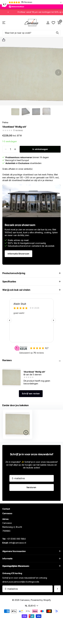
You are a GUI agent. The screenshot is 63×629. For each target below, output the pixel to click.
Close (31, 551)
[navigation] (15, 112)
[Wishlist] (53, 22)
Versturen (31, 487)
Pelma (5, 122)
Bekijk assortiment (4, 22)
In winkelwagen (40, 149)
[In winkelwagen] (26, 432)
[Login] (47, 22)
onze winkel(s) (25, 169)
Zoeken (57, 32)
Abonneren (57, 588)
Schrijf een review (31, 393)
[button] (2, 39)
